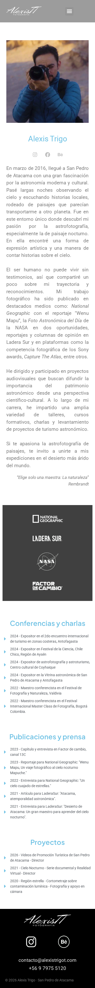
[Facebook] (48, 155)
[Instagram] (35, 155)
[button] (69, 11)
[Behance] (60, 155)
